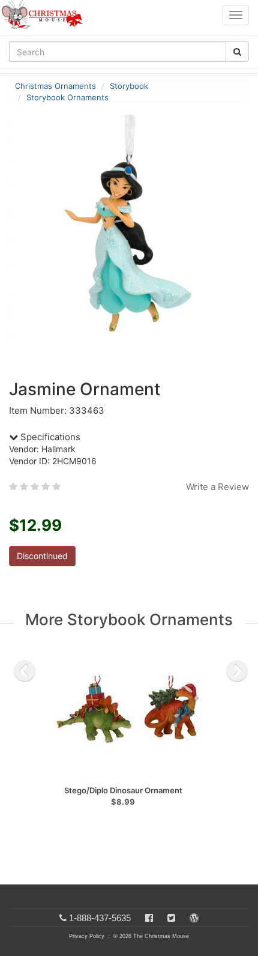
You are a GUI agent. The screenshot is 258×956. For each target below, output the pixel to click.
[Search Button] (237, 51)
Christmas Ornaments (55, 86)
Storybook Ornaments (67, 97)
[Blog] (194, 918)
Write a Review (217, 486)
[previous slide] (25, 671)
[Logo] (45, 15)
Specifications (49, 437)
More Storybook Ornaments (129, 619)
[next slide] (237, 671)
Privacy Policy (86, 936)
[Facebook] (149, 918)
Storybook (129, 86)
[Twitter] (171, 918)
